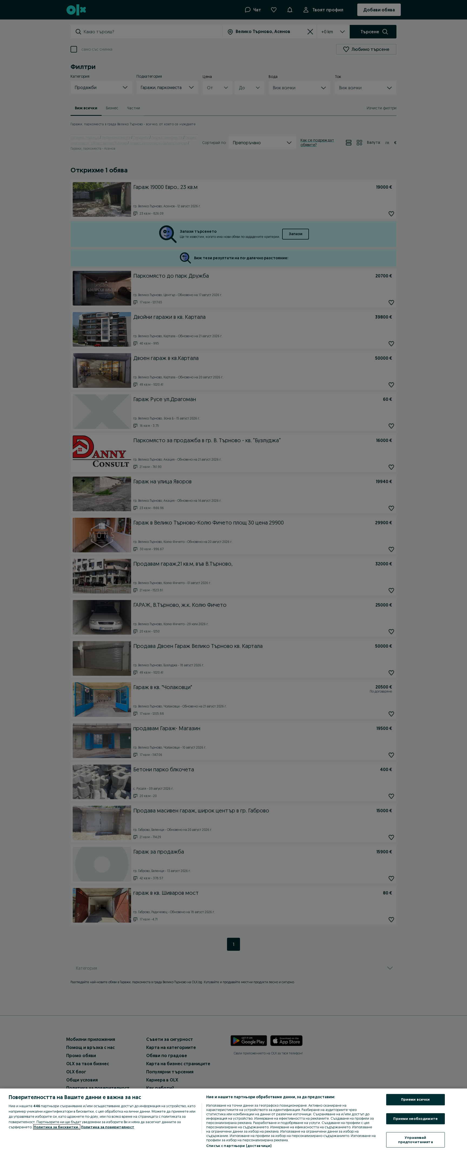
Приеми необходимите (415, 1118)
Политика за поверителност (107, 1127)
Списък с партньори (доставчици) (238, 1145)
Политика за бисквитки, (57, 1127)
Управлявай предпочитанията (415, 1140)
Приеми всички (415, 1099)
